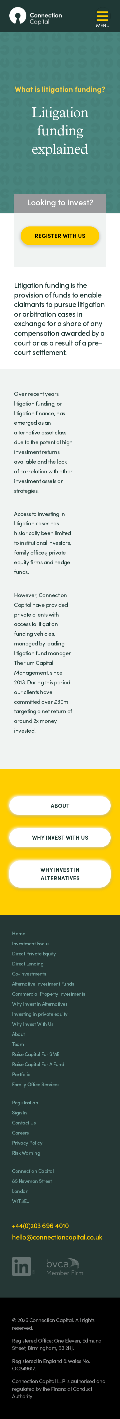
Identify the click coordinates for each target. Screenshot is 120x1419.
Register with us (60, 235)
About (60, 805)
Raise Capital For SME (35, 1053)
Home (18, 933)
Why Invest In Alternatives (60, 873)
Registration (25, 1102)
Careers (20, 1132)
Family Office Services (35, 1084)
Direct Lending (27, 963)
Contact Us (24, 1122)
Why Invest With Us (60, 837)
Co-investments (29, 973)
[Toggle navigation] (103, 16)
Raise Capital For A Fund (38, 1063)
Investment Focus (30, 943)
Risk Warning (26, 1152)
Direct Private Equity (34, 953)
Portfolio (21, 1074)
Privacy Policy (27, 1142)
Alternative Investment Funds (43, 983)
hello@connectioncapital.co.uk (57, 1236)
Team (18, 1043)
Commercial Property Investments (48, 993)
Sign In (19, 1112)
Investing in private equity (40, 1013)
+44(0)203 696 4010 (40, 1225)
